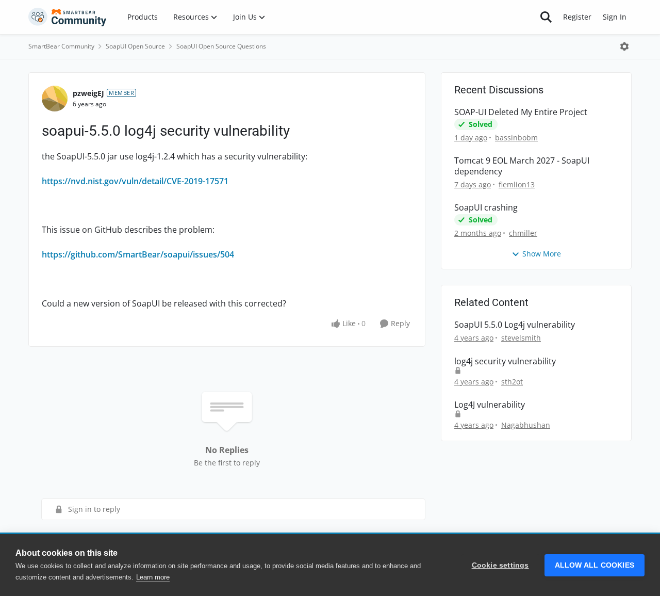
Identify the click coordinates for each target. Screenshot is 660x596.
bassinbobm (516, 137)
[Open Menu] (624, 46)
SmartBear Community (61, 46)
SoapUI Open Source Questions (221, 46)
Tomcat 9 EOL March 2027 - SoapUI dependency (521, 166)
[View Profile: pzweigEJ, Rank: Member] (55, 98)
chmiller (523, 233)
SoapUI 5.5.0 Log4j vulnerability (514, 324)
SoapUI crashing (486, 207)
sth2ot (512, 381)
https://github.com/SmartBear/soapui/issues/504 (138, 254)
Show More (541, 254)
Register (577, 17)
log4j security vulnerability (505, 361)
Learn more (153, 577)
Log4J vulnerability (489, 404)
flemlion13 (517, 184)
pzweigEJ (88, 93)
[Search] (546, 17)
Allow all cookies (594, 565)
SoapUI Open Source (135, 46)
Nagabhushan (525, 425)
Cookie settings (500, 565)
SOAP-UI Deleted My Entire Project (520, 112)
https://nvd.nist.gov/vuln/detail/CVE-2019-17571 (135, 181)
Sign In (614, 17)
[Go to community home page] (67, 17)
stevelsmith (521, 338)
